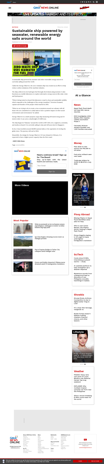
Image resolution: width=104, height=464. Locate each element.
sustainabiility (20, 145)
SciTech (39, 443)
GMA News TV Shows (27, 451)
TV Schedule (25, 452)
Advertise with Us (26, 439)
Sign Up (52, 171)
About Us (25, 436)
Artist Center (63, 437)
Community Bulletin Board (43, 448)
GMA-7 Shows (26, 450)
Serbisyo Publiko (41, 447)
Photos (52, 437)
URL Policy (25, 443)
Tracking (39, 450)
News (14, 2)
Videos (52, 436)
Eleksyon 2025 (41, 452)
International (63, 440)
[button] (81, 207)
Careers (24, 440)
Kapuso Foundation (65, 445)
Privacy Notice (26, 441)
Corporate (63, 447)
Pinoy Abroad (41, 440)
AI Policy (25, 444)
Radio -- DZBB (54, 439)
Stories (52, 451)
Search (52, 449)
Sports (39, 439)
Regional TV (63, 448)
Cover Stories (40, 451)
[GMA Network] (9, 1)
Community (63, 439)
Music (62, 444)
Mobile (52, 444)
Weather (39, 441)
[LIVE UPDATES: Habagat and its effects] (52, 14)
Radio (62, 441)
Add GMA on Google (20, 46)
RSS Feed (52, 443)
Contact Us (25, 437)
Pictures (62, 443)
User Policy (25, 445)
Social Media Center (55, 445)
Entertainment (64, 436)
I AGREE (80, 461)
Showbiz (39, 444)
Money (39, 437)
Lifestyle (39, 445)
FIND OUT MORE (95, 461)
